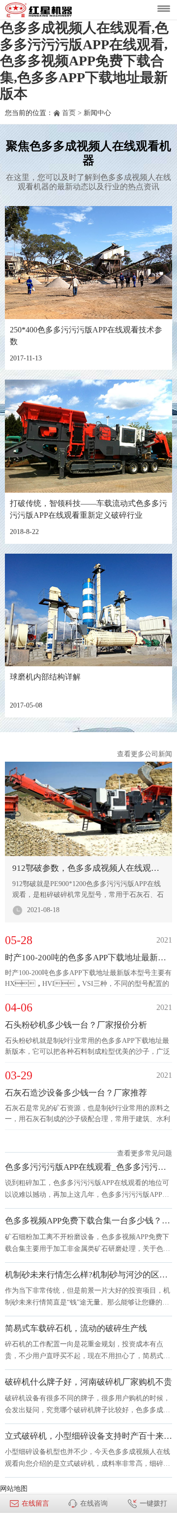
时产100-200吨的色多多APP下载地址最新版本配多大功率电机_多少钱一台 (88, 957)
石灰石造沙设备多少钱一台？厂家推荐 (76, 1093)
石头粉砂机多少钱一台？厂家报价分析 (76, 1025)
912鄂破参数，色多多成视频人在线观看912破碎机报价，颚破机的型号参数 (88, 868)
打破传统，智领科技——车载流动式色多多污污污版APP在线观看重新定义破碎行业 (88, 509)
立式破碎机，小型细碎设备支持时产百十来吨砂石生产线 (88, 1436)
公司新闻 (158, 754)
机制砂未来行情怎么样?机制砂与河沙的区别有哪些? (88, 1274)
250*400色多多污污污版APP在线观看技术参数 (86, 336)
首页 (69, 113)
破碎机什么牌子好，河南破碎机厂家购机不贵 (88, 1382)
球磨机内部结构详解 (45, 677)
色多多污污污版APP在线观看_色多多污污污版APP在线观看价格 (88, 1167)
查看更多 (131, 754)
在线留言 (35, 1503)
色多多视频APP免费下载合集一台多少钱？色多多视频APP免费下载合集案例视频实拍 (88, 1220)
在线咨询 (94, 1503)
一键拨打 (153, 1503)
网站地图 (14, 1488)
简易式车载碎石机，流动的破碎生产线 (76, 1328)
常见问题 (158, 1153)
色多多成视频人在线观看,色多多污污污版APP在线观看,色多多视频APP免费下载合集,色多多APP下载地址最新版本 (84, 60)
